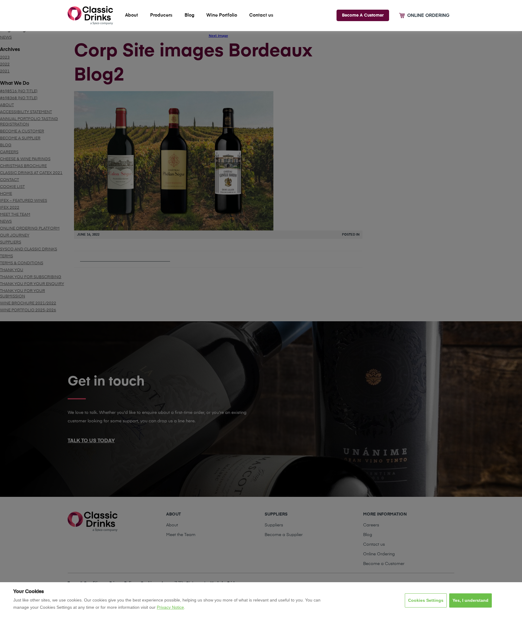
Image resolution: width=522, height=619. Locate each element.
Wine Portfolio (221, 15)
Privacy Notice (170, 607)
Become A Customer (363, 15)
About (131, 15)
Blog (189, 15)
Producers (161, 15)
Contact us (261, 15)
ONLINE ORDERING (428, 15)
